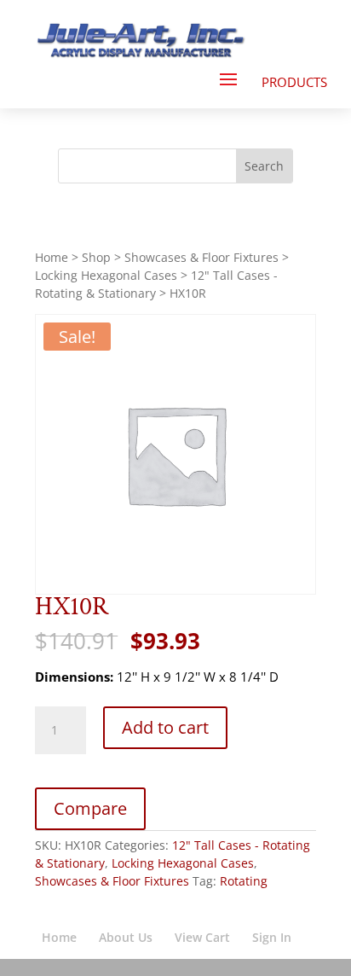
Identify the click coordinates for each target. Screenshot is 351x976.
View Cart (202, 937)
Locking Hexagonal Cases (106, 275)
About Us (125, 937)
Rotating (244, 881)
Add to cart (165, 727)
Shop (96, 257)
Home (51, 257)
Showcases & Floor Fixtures (201, 257)
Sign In (271, 937)
